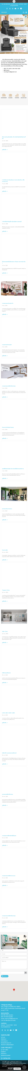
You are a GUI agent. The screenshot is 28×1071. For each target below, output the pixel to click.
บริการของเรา (4, 1041)
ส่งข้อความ (5, 976)
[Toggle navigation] (26, 12)
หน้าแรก (3, 1037)
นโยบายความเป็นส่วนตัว (16, 1064)
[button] (23, 12)
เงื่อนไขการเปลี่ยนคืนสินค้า (7, 1045)
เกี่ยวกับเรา (3, 1039)
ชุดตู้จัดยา (3, 1052)
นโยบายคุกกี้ (4, 1066)
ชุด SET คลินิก (4, 1050)
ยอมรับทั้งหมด (17, 1068)
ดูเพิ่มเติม (4, 149)
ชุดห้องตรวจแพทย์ (5, 1055)
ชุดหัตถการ (3, 1053)
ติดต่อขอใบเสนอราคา (6, 1043)
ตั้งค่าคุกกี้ (10, 1068)
